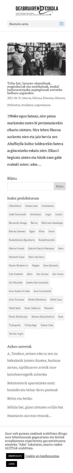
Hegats (35, 265)
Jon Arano (58, 273)
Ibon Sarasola (50, 265)
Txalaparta (14, 325)
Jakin (29, 273)
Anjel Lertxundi (17, 214)
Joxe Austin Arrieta (19, 291)
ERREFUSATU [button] (15, 456)
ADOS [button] (12, 463)
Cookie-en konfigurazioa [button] (42, 456)
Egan (32, 231)
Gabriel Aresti (16, 248)
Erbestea (48, 98)
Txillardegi (30, 325)
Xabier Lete (47, 325)
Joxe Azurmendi (42, 291)
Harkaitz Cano (17, 256)
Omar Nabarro (32, 308)
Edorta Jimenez (17, 231)
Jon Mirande (15, 282)
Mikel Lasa (56, 299)
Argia (48, 214)
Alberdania (15, 205)
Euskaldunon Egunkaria (22, 239)
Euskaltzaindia (47, 239)
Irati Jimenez (16, 273)
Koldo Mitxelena (37, 299)
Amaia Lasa (31, 205)
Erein (52, 231)
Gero (60, 248)
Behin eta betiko (19, 398)
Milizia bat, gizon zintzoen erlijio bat (35, 407)
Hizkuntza (13, 105)
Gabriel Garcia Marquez (41, 248)
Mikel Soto (14, 308)
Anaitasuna (48, 205)
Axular (58, 214)
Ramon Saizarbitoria (43, 316)
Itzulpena (27, 105)
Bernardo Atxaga (18, 222)
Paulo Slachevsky (18, 316)
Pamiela (48, 308)
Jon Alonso (42, 273)
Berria (34, 222)
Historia (60, 98)
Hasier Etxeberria (18, 265)
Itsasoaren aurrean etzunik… (29, 415)
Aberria (26, 98)
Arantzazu (35, 214)
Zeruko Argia (16, 333)
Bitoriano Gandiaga (52, 222)
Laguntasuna (42, 105)
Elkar (42, 231)
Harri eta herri (36, 256)
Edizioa (37, 98)
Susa (60, 316)
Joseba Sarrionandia (37, 282)
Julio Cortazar (16, 299)
